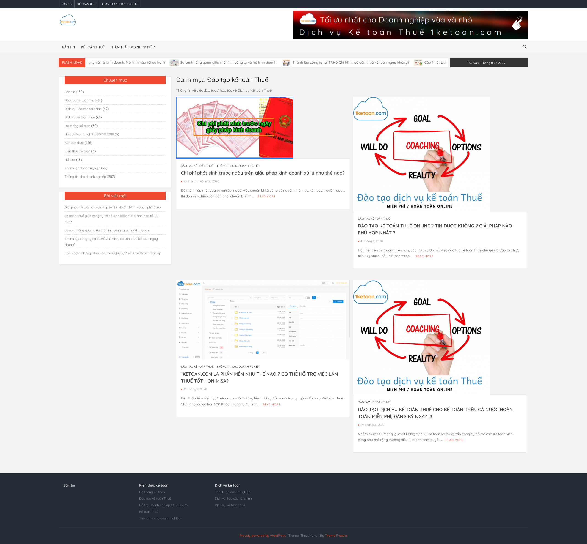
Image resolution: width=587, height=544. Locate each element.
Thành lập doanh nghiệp (120, 4)
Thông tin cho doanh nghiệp (238, 165)
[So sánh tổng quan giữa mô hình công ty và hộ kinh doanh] (151, 62)
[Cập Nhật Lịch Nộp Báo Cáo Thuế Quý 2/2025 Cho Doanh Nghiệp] (395, 62)
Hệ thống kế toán (77, 126)
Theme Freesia (336, 535)
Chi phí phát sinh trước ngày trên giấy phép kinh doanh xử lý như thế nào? (263, 173)
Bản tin (67, 4)
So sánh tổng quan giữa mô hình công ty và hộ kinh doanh (205, 62)
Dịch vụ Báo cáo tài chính (83, 109)
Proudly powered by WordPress (263, 535)
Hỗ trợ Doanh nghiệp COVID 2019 (89, 134)
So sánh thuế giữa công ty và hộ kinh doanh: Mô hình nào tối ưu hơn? (111, 219)
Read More (266, 196)
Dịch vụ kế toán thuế (80, 117)
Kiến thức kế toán (77, 151)
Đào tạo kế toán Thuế (197, 165)
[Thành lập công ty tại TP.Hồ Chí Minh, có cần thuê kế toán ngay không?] (263, 62)
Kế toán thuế (87, 4)
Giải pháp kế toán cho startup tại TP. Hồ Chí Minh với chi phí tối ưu (113, 207)
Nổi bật (70, 160)
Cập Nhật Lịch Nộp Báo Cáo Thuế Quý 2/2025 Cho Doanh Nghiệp (113, 253)
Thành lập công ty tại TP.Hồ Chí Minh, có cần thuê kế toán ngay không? (327, 62)
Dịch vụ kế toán (228, 485)
